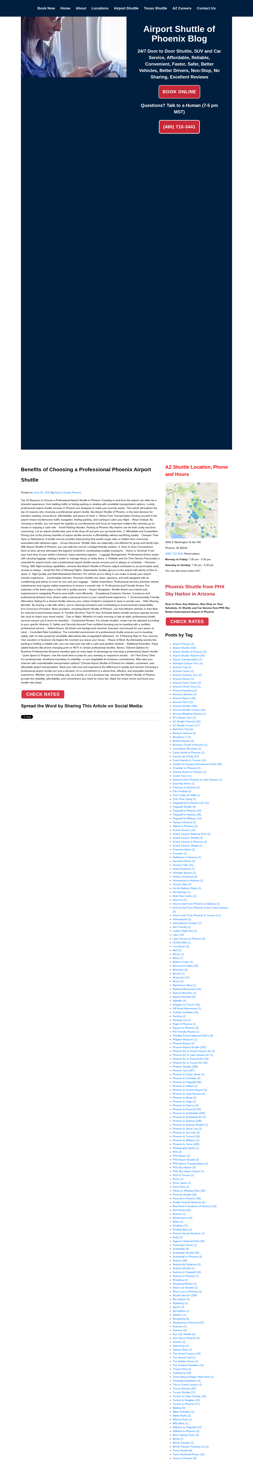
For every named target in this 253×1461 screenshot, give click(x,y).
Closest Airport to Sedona (190, 771)
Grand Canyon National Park (191, 833)
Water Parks (182, 1415)
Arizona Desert (183, 678)
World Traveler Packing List (191, 1446)
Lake (178, 934)
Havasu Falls (183, 864)
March (178, 954)
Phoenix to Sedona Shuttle (190, 1124)
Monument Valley (185, 965)
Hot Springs (181, 892)
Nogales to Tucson (186, 1004)
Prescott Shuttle (185, 1194)
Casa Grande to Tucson (189, 760)
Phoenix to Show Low (187, 1128)
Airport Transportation (187, 659)
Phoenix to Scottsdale (189, 1113)
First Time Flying (184, 799)
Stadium (179, 1314)
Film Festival (182, 791)
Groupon (180, 853)
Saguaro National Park (189, 1241)
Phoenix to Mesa (184, 1097)
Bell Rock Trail (183, 729)
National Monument (187, 989)
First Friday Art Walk (186, 795)
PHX (177, 1151)
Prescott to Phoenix (187, 1198)
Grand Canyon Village (187, 845)
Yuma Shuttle (182, 1450)
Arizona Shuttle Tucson (189, 709)
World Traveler (183, 1442)
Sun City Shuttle (184, 1334)
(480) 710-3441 (179, 126)
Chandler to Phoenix (187, 768)
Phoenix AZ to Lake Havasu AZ (193, 1054)
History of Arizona (185, 876)
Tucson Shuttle (184, 1392)
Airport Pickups (183, 643)
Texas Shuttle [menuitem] (155, 8)
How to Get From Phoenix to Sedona (196, 903)
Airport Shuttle (184, 647)
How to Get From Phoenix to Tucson (197, 915)
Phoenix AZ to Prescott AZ (191, 1058)
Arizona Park (183, 702)
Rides (178, 1221)
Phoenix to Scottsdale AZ (189, 1117)
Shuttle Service (185, 1295)
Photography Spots (186, 1148)
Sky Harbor (181, 1299)
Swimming (181, 1345)
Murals (179, 973)
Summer (180, 1330)
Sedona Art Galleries (187, 1264)
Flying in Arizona (184, 822)
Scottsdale (181, 1248)
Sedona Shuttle (184, 1268)
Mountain (180, 969)
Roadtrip (180, 1225)
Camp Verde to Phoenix (188, 752)
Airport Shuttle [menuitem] (126, 8)
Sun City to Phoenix (186, 1338)
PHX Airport (181, 1155)
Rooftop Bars (182, 1229)
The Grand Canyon (187, 1353)
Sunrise (179, 1341)
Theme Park (182, 1369)
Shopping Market (185, 1283)
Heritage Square (184, 872)
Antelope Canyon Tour (188, 663)
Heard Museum (184, 868)
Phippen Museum (185, 1039)
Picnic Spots (182, 1182)
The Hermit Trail (184, 1357)
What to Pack (182, 1419)
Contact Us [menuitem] (206, 8)
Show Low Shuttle (185, 1287)
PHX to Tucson (183, 1175)
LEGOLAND (182, 942)
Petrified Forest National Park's (193, 1035)
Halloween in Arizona (187, 857)
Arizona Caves (183, 671)
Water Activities (183, 1411)
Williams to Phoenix (186, 1431)
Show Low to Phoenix (187, 1291)
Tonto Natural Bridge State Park (193, 1376)
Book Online (179, 91)
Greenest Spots (184, 849)
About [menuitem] (81, 8)
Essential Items (183, 783)
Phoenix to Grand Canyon (190, 1089)
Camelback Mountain (187, 748)
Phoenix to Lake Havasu (189, 1093)
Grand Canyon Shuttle (188, 837)
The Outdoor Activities (188, 1365)
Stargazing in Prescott (188, 1322)
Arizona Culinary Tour (187, 674)
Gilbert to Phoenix (185, 826)
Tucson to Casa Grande (189, 1396)
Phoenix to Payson (186, 1105)
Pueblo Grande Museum (189, 1202)
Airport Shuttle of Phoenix (190, 651)
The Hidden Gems (185, 1361)
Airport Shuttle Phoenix (67, 492)
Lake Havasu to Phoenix (189, 938)
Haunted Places (184, 861)
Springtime (181, 1310)
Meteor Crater (183, 961)
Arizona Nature (184, 698)
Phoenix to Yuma (186, 1144)
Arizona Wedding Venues (189, 713)
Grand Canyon (184, 830)
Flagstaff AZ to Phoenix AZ (191, 802)
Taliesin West (182, 1349)
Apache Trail (182, 667)
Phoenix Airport (183, 1043)
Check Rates (43, 694)
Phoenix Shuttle (185, 1066)
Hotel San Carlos (185, 895)
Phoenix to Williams (186, 1140)
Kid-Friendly (182, 926)
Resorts (179, 1213)
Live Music (181, 946)
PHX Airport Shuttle (186, 1159)
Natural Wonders (185, 992)
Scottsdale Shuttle (186, 1252)
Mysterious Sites (184, 985)
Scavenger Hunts (185, 1244)
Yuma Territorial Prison (189, 1454)
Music (178, 981)
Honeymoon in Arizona (188, 880)
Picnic (178, 1179)
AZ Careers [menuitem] (182, 8)
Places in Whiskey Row (189, 1190)
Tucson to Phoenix (186, 1403)
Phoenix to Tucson (186, 1136)
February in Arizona (186, 787)
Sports (178, 1307)
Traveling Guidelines (187, 1380)
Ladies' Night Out (185, 930)
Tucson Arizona (184, 1388)
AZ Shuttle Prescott (187, 721)
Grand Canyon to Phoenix (190, 841)
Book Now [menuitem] (46, 8)
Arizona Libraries (185, 694)
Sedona (180, 1260)
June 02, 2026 (42, 492)
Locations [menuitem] (100, 8)
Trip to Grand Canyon (187, 1384)
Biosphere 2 (182, 736)
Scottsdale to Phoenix (187, 1256)
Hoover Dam (182, 884)
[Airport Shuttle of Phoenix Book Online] (73, 75)
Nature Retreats (184, 996)
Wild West (180, 1423)
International (182, 919)
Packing (179, 1016)
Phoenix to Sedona (187, 1120)
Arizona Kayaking (185, 690)
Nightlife (179, 1000)
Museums (181, 977)
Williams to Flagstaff (187, 1427)
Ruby (178, 1237)
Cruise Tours (182, 775)
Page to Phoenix (184, 1023)
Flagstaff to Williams (187, 818)
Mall (177, 950)
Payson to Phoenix (186, 1027)
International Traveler (187, 923)
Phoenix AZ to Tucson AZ (190, 1062)
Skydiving (180, 1303)
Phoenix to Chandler (187, 1078)
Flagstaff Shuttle (184, 806)
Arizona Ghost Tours (187, 686)
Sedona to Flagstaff (187, 1272)
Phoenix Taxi (183, 1070)
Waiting (179, 1407)
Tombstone (182, 1372)
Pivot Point (181, 1186)
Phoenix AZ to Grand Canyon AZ (194, 1051)
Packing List (182, 1020)
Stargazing (181, 1318)
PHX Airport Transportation (190, 1163)
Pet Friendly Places (186, 1031)
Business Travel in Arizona (190, 744)
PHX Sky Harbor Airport (188, 1171)
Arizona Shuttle (185, 705)
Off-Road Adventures (187, 1008)
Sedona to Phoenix (186, 1275)
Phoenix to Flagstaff (187, 1082)
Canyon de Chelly (186, 756)
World (178, 1438)
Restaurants (182, 1217)
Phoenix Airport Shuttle (189, 1047)
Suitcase (180, 1326)
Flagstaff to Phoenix (187, 810)
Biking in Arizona (184, 733)
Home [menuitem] (65, 8)
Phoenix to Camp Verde (188, 1074)
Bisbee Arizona (183, 740)
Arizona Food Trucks (187, 682)
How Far (180, 899)
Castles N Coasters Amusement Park (197, 764)
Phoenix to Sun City (186, 1132)
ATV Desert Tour (184, 717)
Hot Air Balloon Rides (187, 888)
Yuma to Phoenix (185, 1458)
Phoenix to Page (184, 1101)
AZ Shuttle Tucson (186, 725)
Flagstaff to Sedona (187, 814)
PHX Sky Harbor (184, 1167)
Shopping (180, 1279)
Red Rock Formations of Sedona (195, 1206)
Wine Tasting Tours (186, 1434)
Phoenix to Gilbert (185, 1085)
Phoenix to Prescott (187, 1109)
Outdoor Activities (186, 1012)
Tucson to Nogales (186, 1400)
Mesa (178, 958)
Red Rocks (182, 1210)
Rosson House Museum (189, 1233)
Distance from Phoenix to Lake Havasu (197, 779)
